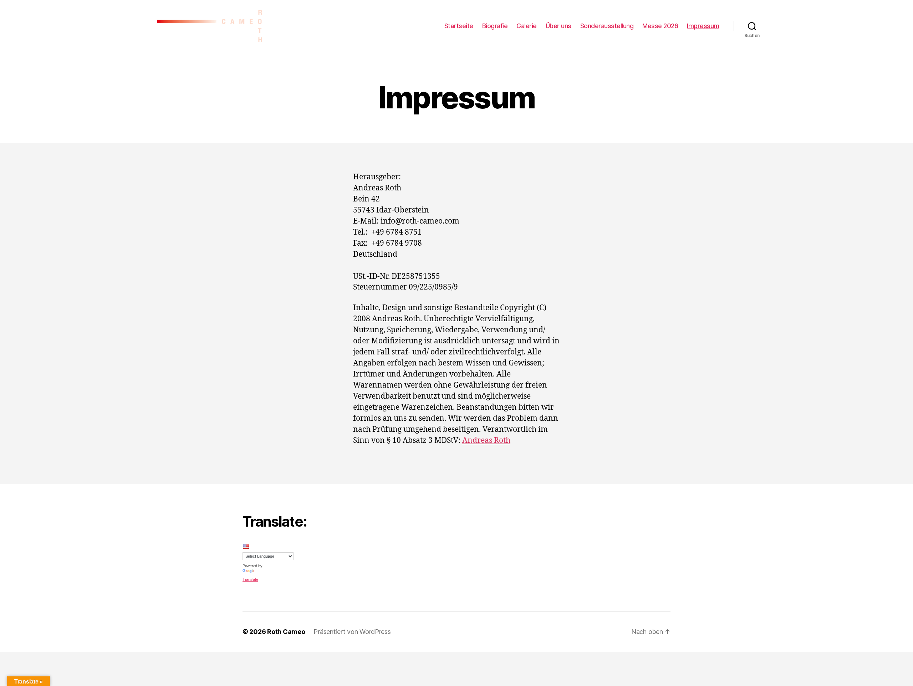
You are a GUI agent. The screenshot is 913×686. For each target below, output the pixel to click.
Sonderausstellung (607, 26)
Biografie (495, 26)
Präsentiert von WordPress (352, 631)
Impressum (703, 26)
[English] (246, 546)
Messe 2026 (660, 26)
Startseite (458, 26)
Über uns (558, 26)
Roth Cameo (286, 631)
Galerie (526, 26)
